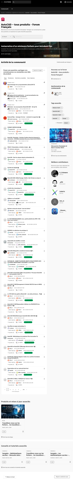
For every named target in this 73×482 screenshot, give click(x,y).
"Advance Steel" (56, 107)
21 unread (25, 113)
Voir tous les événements (60, 156)
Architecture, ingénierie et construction (15, 12)
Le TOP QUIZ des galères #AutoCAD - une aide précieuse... (23, 294)
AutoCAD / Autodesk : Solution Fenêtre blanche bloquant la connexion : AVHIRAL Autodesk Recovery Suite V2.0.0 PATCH (23, 138)
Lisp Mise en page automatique (15, 326)
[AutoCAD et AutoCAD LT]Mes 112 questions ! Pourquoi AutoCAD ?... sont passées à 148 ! (24, 273)
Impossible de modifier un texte (16, 241)
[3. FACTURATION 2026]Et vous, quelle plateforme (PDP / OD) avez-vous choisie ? (23, 219)
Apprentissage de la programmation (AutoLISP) (20, 84)
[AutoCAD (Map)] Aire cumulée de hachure (18, 251)
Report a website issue (62, 477)
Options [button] (44, 70)
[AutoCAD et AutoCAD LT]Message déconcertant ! (20, 346)
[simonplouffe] (5, 199)
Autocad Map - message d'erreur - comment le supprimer (23, 117)
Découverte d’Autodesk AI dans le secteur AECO (59, 147)
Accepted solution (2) (29, 194)
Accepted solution (28, 123)
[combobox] (21, 2)
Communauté (4, 9)
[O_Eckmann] (5, 179)
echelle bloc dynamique (13, 188)
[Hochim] (5, 231)
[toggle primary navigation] (2, 2)
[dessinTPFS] (5, 128)
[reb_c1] (5, 220)
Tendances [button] (11, 78)
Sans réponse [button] (31, 78)
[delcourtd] (5, 209)
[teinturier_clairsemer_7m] (5, 148)
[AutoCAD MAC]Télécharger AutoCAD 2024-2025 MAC (21, 316)
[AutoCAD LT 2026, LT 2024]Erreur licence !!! (19, 378)
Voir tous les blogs (8, 437)
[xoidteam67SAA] (5, 138)
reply (19, 204)
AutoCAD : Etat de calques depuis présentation (20, 157)
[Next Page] (26, 389)
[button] (44, 117)
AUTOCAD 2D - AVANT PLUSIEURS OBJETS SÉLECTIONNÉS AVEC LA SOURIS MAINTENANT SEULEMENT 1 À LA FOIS (24, 261)
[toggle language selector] (60, 2)
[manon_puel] (5, 94)
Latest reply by (11, 111)
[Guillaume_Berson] (5, 105)
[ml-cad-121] (5, 158)
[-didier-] (5, 83)
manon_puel (57, 92)
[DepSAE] (5, 369)
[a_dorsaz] (5, 327)
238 (23, 389)
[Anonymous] (5, 242)
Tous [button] (5, 78)
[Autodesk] (7, 2)
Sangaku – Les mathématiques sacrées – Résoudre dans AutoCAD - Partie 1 (59, 456)
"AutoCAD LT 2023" (57, 115)
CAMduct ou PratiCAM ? (13, 198)
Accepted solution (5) (29, 342)
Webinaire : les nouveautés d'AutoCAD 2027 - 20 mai (21, 107)
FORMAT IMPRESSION (13, 127)
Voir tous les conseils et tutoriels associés (14, 467)
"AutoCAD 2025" (56, 111)
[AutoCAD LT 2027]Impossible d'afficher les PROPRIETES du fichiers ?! (23, 304)
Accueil (2, 12)
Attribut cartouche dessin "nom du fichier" (19, 208)
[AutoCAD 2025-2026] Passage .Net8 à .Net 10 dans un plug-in (24, 178)
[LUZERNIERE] (5, 262)
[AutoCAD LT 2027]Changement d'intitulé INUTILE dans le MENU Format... (24, 285)
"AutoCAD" (55, 118)
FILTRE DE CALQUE (12, 168)
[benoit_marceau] (5, 118)
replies (20, 113)
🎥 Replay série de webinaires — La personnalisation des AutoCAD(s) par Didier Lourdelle (22, 95)
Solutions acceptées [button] (20, 78)
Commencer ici (57, 79)
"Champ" (64, 118)
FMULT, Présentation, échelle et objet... (18, 147)
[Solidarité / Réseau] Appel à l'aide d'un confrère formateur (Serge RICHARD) (23, 357)
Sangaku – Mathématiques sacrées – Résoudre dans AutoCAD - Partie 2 (11, 455)
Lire (4, 431)
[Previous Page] (5, 389)
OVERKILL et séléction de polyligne (17, 230)
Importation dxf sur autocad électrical (17, 368)
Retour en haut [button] (10, 477)
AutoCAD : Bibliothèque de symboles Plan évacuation (21, 336)
